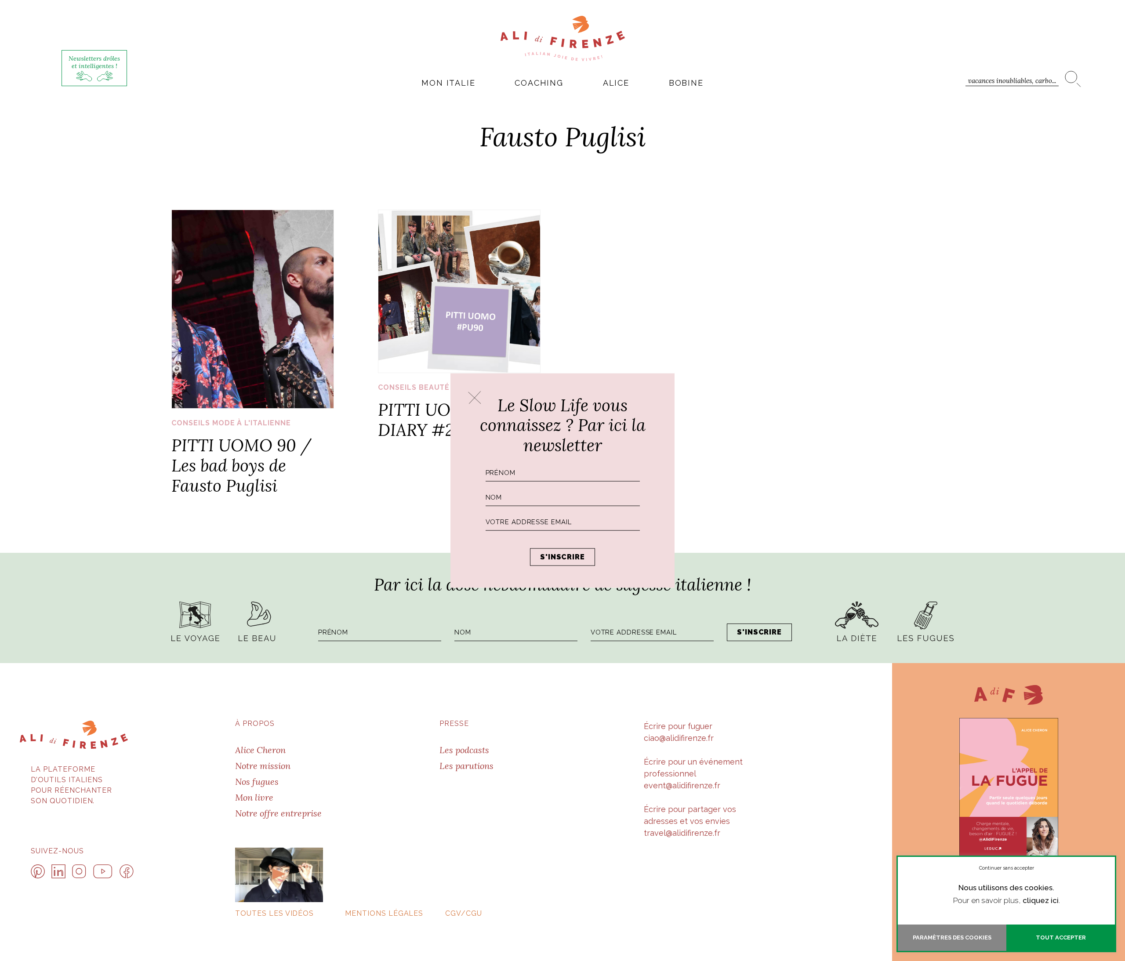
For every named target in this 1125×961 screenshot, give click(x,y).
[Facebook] (127, 871)
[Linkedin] (58, 871)
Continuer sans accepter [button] (1006, 868)
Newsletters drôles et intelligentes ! (94, 62)
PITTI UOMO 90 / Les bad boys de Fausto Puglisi (241, 465)
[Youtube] (103, 871)
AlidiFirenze (563, 38)
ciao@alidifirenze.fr (679, 738)
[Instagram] (79, 871)
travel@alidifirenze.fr (682, 833)
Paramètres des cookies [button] (952, 937)
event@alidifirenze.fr (682, 785)
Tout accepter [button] (1061, 937)
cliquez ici (1041, 900)
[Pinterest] (38, 871)
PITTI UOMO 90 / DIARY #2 (448, 419)
